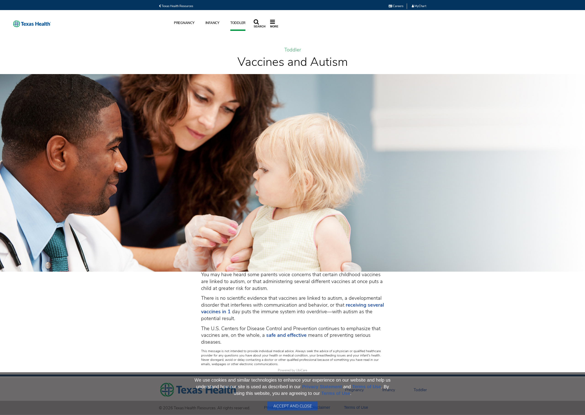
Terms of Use (366, 386)
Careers (397, 6)
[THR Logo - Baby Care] (32, 24)
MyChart (420, 6)
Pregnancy (184, 23)
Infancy (212, 23)
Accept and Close (292, 406)
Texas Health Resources (177, 6)
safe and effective (286, 335)
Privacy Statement (322, 386)
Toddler (237, 23)
